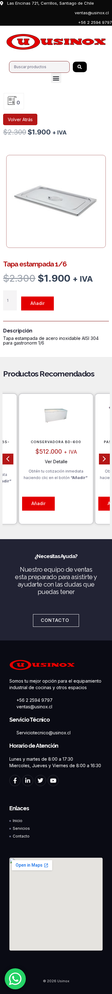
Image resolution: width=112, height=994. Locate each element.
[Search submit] (80, 67)
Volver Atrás (20, 119)
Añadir (37, 303)
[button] (56, 78)
